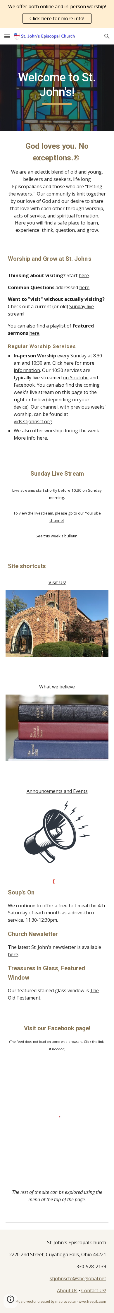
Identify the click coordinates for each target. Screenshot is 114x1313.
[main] (57, 87)
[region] (57, 14)
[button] (7, 36)
